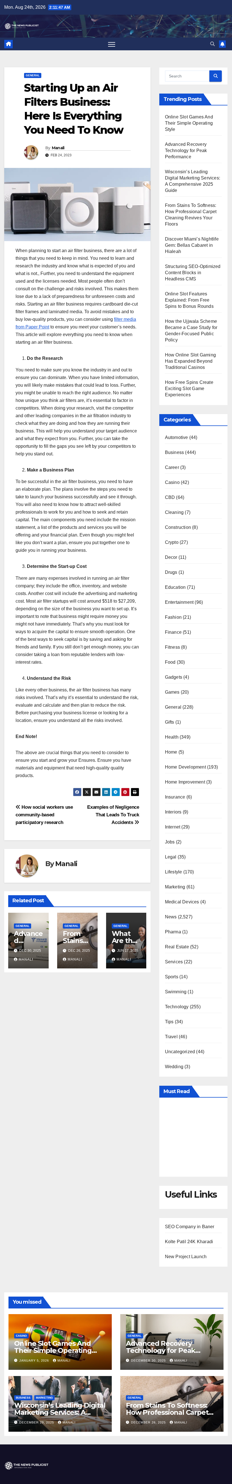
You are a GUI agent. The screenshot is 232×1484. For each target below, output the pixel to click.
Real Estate (177, 946)
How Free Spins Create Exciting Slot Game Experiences (189, 388)
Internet (173, 827)
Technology (177, 1006)
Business (174, 452)
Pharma (173, 931)
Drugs (171, 572)
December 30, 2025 (149, 1360)
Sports (171, 976)
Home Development (185, 767)
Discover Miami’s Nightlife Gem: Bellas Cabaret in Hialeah (192, 245)
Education (175, 587)
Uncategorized (180, 1051)
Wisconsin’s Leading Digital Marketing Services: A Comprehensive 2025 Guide (60, 1412)
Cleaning (174, 512)
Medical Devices (182, 901)
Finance (173, 632)
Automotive (176, 437)
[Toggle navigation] (112, 44)
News (171, 916)
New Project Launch (186, 1256)
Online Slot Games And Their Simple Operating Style (189, 123)
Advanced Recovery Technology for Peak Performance (186, 150)
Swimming (176, 991)
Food (170, 662)
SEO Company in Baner (189, 1226)
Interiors (173, 812)
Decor (171, 557)
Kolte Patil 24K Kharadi (189, 1241)
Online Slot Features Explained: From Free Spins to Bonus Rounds (189, 300)
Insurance (175, 797)
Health (172, 737)
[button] (212, 44)
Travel (171, 1036)
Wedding (174, 1066)
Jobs (170, 842)
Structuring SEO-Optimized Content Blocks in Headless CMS (193, 272)
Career (172, 467)
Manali (58, 147)
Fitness (172, 647)
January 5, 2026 (34, 1360)
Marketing (175, 886)
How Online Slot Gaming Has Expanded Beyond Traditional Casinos (190, 361)
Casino (172, 482)
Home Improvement (185, 782)
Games (172, 692)
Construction (178, 527)
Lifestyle (173, 871)
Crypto (172, 542)
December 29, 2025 (37, 1422)
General (33, 75)
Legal (171, 857)
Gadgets (173, 677)
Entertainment (179, 602)
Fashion (173, 617)
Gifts (169, 722)
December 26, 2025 (149, 1422)
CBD (170, 497)
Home (171, 752)
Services (174, 961)
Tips (169, 1021)
